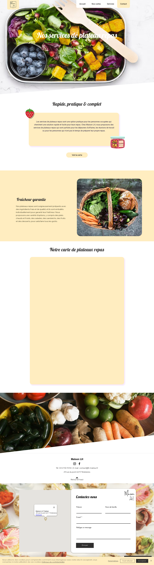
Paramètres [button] (113, 561)
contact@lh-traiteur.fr (88, 468)
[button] (110, 4)
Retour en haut (77, 479)
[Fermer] (151, 561)
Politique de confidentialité (53, 562)
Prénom (79, 507)
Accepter (142, 561)
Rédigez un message (83, 527)
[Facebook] (79, 464)
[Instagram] (74, 464)
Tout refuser (127, 561)
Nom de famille (111, 507)
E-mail (78, 517)
